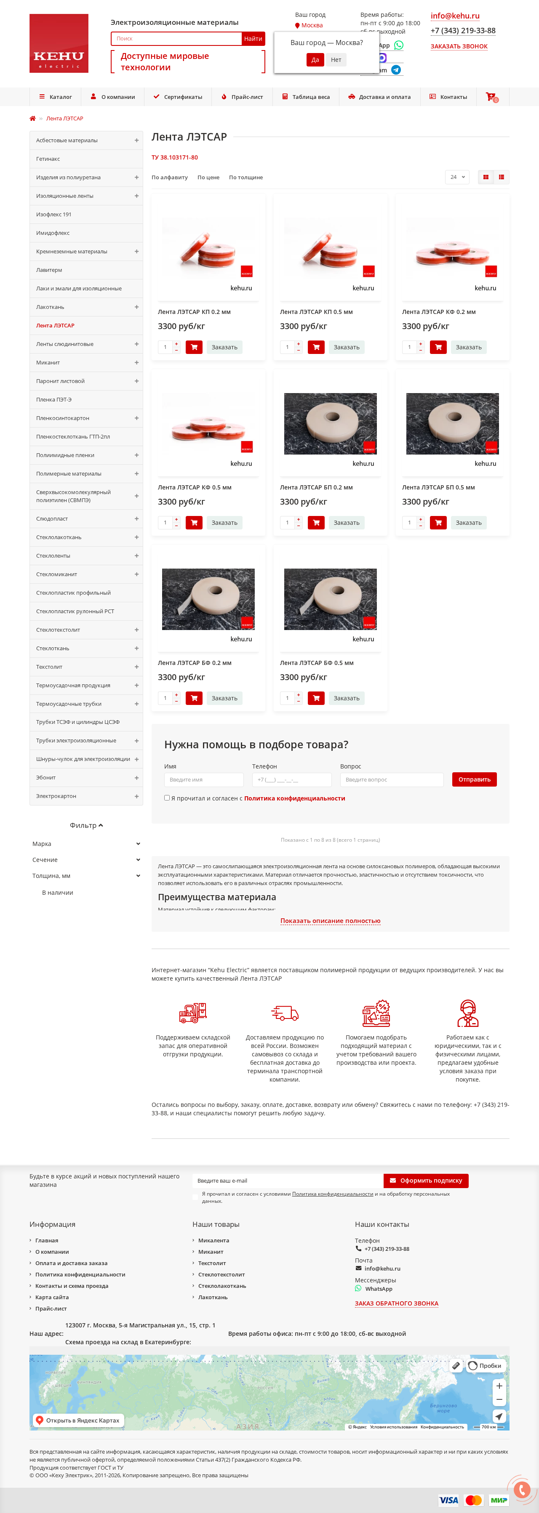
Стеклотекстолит (58, 629)
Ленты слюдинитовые (64, 344)
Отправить (475, 779)
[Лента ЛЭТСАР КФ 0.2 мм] (452, 248)
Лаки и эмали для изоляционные (79, 288)
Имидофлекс (52, 233)
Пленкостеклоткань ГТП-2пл (73, 436)
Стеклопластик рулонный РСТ (75, 611)
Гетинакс (48, 158)
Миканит (48, 362)
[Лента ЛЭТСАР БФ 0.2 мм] (208, 599)
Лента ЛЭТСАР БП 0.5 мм (438, 487)
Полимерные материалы (68, 473)
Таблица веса (311, 97)
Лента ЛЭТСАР (55, 325)
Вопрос (350, 766)
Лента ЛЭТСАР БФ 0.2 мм (195, 663)
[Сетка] (486, 177)
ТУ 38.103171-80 (175, 157)
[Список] (502, 177)
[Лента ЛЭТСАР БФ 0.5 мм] (330, 599)
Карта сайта (52, 1297)
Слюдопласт (52, 518)
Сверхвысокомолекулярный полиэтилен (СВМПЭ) (73, 496)
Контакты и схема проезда (72, 1286)
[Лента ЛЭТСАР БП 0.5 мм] (452, 423)
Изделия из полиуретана (68, 177)
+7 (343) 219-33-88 (387, 1248)
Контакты (453, 97)
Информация (52, 1224)
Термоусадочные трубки (68, 703)
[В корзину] (194, 347)
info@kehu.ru (382, 1268)
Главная (46, 1240)
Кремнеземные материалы (71, 251)
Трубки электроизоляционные (76, 740)
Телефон (264, 766)
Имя (170, 766)
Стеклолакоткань (59, 537)
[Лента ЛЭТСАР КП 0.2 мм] (208, 248)
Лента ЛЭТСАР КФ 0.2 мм (439, 312)
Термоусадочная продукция (73, 685)
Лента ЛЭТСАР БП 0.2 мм (316, 487)
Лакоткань (50, 307)
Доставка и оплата (385, 97)
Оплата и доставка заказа (71, 1263)
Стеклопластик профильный (73, 592)
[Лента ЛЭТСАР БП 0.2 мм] (330, 423)
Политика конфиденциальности (80, 1274)
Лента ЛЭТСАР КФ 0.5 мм (195, 487)
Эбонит (46, 777)
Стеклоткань (52, 648)
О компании (118, 97)
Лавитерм (49, 270)
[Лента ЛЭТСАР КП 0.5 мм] (330, 248)
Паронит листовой (60, 381)
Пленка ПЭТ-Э (54, 399)
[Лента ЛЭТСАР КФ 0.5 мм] (208, 423)
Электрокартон (56, 796)
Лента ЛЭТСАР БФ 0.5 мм (317, 663)
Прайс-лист (247, 97)
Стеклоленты (53, 555)
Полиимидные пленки (65, 455)
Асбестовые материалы (67, 140)
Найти (253, 39)
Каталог (61, 97)
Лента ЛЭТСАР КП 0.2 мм (194, 312)
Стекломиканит (56, 574)
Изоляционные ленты (64, 195)
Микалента (213, 1240)
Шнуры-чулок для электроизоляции (83, 759)
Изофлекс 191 (54, 214)
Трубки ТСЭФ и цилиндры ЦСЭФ (78, 722)
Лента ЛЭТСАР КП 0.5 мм (316, 312)
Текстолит (49, 666)
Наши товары (216, 1224)
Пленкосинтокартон (62, 418)
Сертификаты (183, 97)
